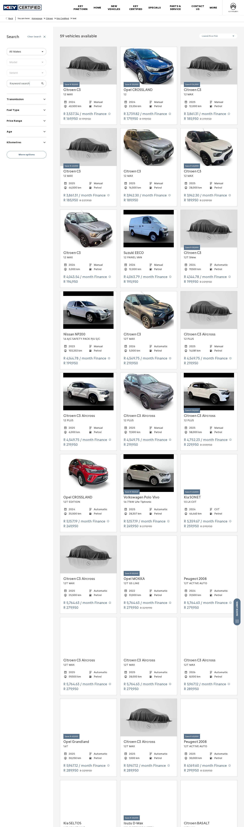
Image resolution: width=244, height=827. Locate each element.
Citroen (49, 18)
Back (10, 18)
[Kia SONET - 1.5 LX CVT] (209, 473)
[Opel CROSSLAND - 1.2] (148, 65)
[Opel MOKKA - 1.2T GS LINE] (148, 554)
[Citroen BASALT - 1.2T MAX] (209, 799)
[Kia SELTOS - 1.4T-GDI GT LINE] (88, 799)
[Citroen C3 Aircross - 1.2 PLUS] (88, 391)
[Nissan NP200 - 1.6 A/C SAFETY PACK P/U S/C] (88, 310)
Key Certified (63, 18)
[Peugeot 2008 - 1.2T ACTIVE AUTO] (209, 554)
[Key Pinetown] (22, 7)
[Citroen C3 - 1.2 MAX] (148, 147)
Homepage (37, 18)
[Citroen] (233, 7)
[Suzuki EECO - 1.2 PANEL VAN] (148, 228)
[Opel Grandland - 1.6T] (88, 717)
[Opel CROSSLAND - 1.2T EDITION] (88, 473)
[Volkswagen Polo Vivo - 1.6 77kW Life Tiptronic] (148, 473)
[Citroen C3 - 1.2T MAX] (148, 310)
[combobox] (26, 51)
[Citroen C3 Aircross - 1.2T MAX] (88, 636)
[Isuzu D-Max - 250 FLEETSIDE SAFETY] (148, 799)
